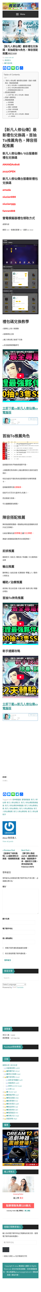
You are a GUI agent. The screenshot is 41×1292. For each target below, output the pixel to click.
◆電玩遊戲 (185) (12, 1098)
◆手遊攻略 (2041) (13, 1077)
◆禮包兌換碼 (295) (13, 1074)
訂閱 (6, 1250)
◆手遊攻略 (8, 63)
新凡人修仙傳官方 (13, 803)
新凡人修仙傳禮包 (12, 809)
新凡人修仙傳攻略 (20, 811)
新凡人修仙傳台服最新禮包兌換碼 (18, 87)
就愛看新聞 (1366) (13, 1068)
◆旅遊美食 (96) (12, 1110)
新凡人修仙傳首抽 (26, 809)
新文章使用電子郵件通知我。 (16, 954)
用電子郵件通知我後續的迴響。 (17, 948)
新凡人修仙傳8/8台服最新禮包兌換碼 (19, 85)
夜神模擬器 (16, 800)
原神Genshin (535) (15, 1086)
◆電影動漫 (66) (12, 1113)
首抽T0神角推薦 (13, 109)
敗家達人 (8, 60)
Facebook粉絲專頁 (12, 1047)
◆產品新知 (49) (12, 1107)
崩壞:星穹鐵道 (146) (15, 1080)
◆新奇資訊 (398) (12, 1104)
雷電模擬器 (26, 800)
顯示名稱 (6, 919)
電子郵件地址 (8, 929)
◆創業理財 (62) (12, 1101)
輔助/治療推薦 (12, 107)
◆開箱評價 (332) (12, 1095)
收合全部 (14, 1065)
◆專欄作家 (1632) (13, 1071)
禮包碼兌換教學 (10, 92)
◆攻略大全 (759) (12, 1116)
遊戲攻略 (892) (11, 1119)
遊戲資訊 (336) (13, 1083)
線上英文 (6, 1178)
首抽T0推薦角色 (10, 97)
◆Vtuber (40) (11, 1092)
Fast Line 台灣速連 (27, 1275)
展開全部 (6, 1065)
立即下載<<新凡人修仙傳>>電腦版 (18, 95)
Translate (19, 987)
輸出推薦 (11, 104)
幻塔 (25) (11, 1089)
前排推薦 (11, 102)
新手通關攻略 (12, 111)
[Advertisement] (20, 754)
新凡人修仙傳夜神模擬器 (14, 806)
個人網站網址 (8, 938)
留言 (5, 887)
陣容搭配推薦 (9, 100)
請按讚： (13, 116)
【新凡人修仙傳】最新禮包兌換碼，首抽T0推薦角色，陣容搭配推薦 (20, 82)
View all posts (8, 841)
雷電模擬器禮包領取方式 (15, 90)
